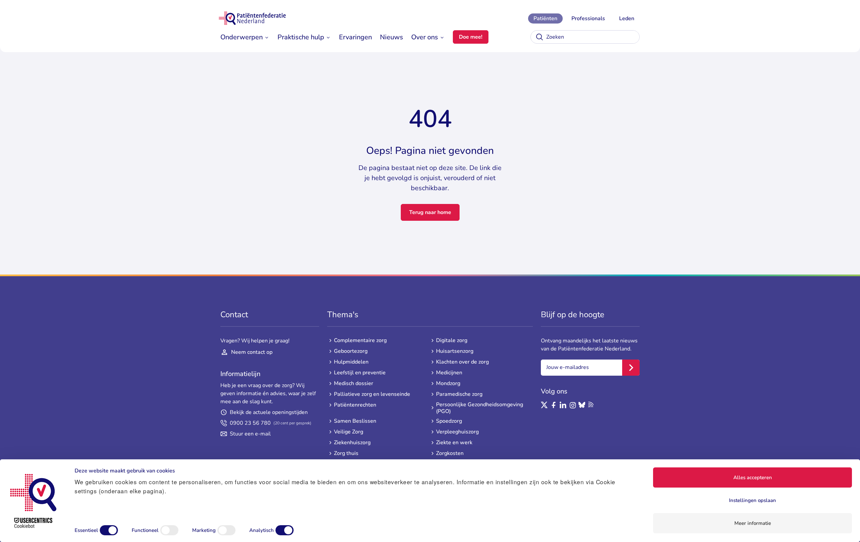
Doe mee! (470, 37)
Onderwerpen (241, 37)
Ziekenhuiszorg (352, 442)
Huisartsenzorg (454, 351)
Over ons (424, 37)
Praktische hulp (300, 37)
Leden (626, 18)
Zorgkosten (450, 453)
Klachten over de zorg (462, 362)
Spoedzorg (449, 421)
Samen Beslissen (355, 421)
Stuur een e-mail (250, 433)
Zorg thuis (346, 453)
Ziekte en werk (454, 442)
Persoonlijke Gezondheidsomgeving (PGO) (479, 408)
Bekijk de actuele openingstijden (269, 412)
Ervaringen (355, 37)
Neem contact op (251, 352)
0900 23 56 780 (270, 423)
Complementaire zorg (360, 340)
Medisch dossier (353, 383)
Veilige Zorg (348, 431)
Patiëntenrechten (355, 405)
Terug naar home (430, 212)
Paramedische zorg (459, 394)
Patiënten (545, 18)
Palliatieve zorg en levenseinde (372, 394)
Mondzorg (448, 383)
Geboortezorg (351, 351)
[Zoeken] (539, 37)
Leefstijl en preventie (360, 372)
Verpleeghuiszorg (457, 431)
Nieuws (391, 37)
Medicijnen (449, 372)
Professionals (588, 18)
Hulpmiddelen (351, 362)
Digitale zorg (451, 340)
